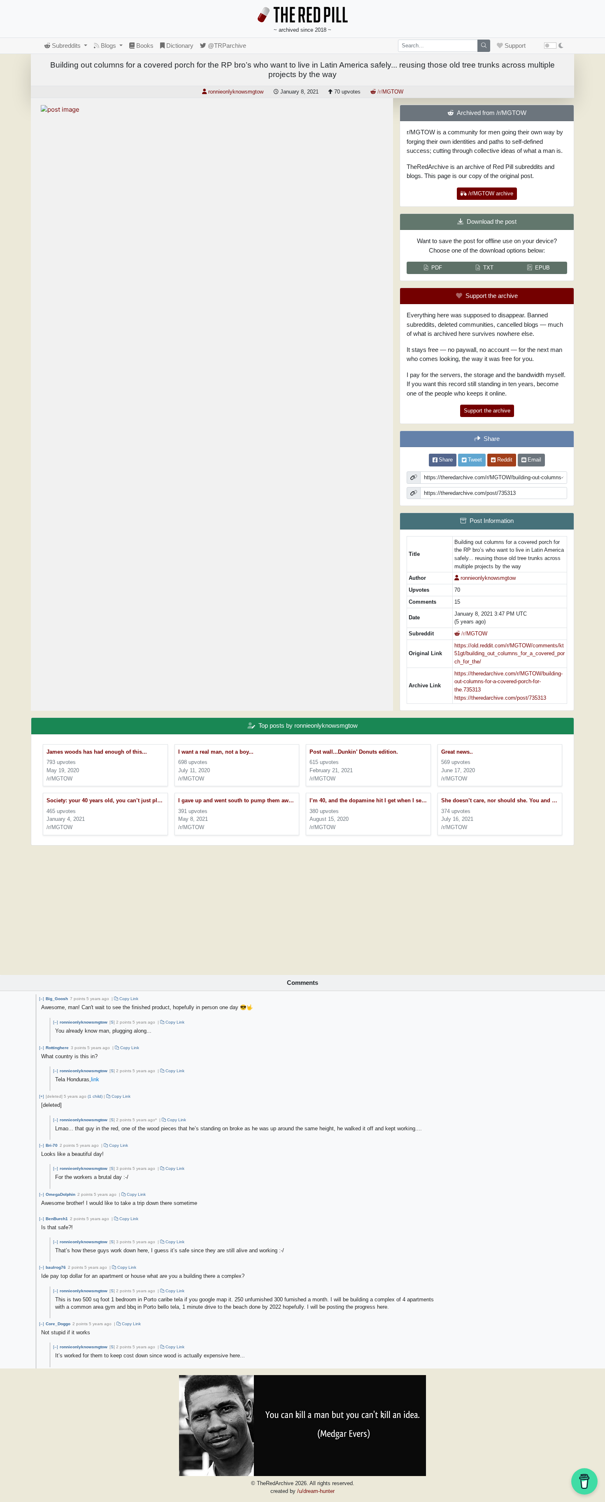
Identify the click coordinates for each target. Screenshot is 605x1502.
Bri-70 (52, 1145)
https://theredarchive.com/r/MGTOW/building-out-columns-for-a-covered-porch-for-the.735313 (508, 681)
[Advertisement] (302, 907)
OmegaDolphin (60, 1194)
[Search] (483, 46)
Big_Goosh (57, 998)
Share (445, 460)
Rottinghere (57, 1047)
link (95, 1079)
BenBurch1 (57, 1218)
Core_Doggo (58, 1324)
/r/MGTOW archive (490, 193)
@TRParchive (226, 45)
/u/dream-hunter (316, 1491)
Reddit (504, 460)
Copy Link (128, 998)
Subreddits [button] (66, 45)
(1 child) (95, 1096)
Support (514, 45)
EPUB (542, 268)
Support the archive (487, 411)
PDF (436, 268)
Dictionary (179, 45)
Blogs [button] (108, 45)
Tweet (474, 460)
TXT (488, 268)
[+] (41, 1096)
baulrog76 (56, 1267)
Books (144, 45)
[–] (41, 998)
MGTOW (390, 92)
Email (533, 460)
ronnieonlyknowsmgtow (83, 1022)
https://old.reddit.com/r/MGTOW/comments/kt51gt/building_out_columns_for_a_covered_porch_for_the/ (509, 653)
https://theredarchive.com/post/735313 (500, 698)
